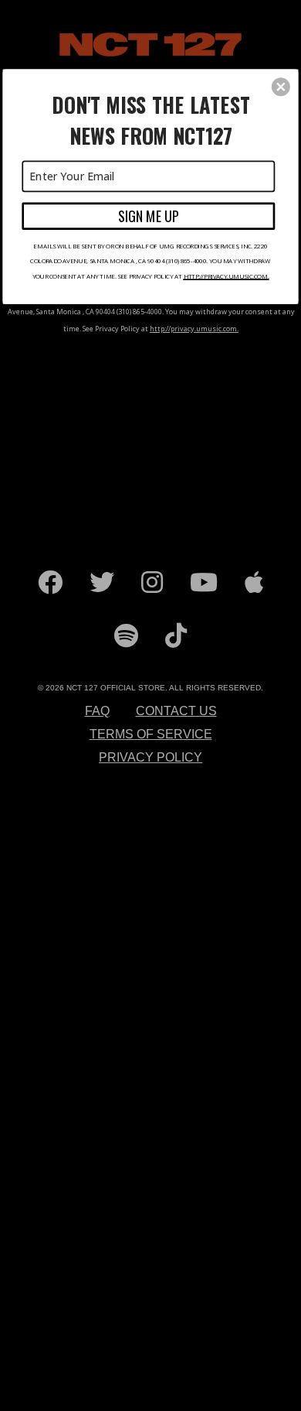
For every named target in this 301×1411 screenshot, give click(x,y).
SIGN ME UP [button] (148, 215)
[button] (281, 86)
